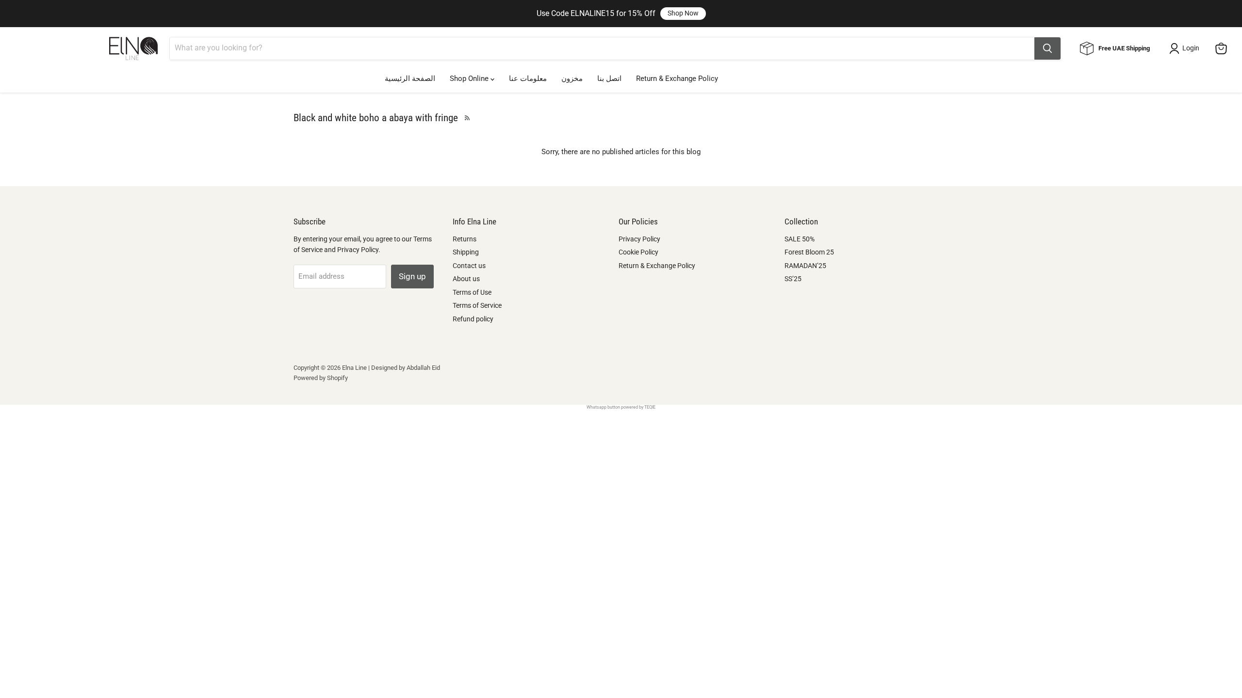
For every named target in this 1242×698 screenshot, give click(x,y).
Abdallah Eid (423, 367)
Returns (464, 239)
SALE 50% (799, 239)
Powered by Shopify (321, 377)
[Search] (1047, 48)
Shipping (466, 252)
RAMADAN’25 (805, 266)
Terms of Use (472, 292)
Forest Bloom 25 (809, 252)
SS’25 (792, 279)
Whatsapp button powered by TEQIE (621, 407)
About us (466, 279)
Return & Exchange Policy (677, 78)
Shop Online (470, 78)
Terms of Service (477, 305)
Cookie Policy (638, 252)
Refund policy (473, 319)
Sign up (412, 276)
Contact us (469, 266)
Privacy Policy (639, 239)
